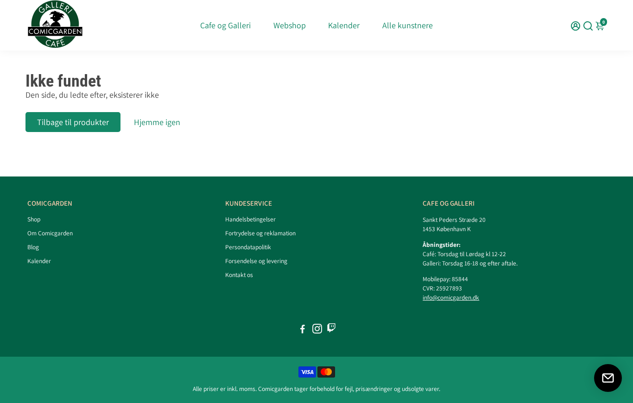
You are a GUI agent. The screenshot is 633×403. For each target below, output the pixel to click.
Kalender (344, 25)
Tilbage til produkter (73, 122)
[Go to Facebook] (303, 330)
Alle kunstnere (407, 25)
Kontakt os (239, 275)
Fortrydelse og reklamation (260, 233)
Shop (33, 219)
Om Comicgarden (50, 233)
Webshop (289, 25)
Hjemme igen (157, 122)
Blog (33, 247)
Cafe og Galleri (225, 25)
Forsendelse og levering (256, 261)
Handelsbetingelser (250, 219)
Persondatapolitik (248, 247)
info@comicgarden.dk (451, 297)
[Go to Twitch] (331, 330)
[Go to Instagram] (317, 330)
